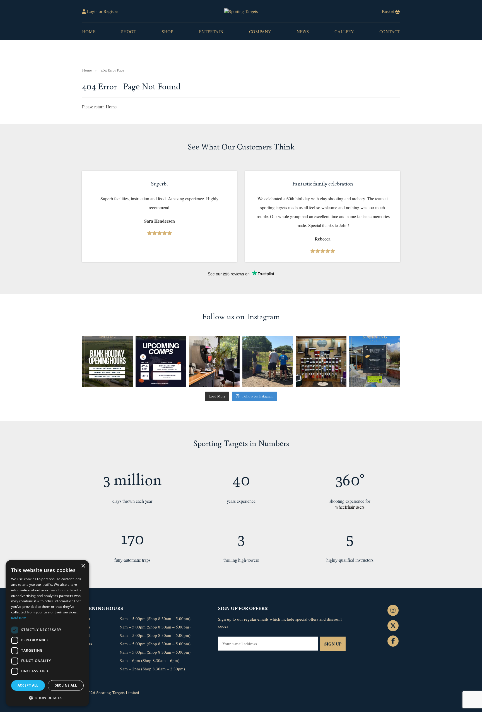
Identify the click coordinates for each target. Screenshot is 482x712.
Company (260, 31)
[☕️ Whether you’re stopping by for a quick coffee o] (214, 361)
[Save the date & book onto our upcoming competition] (161, 361)
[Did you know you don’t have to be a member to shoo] (267, 361)
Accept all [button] (28, 685)
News (303, 31)
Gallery (344, 31)
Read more (18, 617)
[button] (47, 697)
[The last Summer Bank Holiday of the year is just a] (107, 361)
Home (88, 31)
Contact (389, 31)
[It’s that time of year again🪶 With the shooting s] (321, 361)
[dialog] (47, 633)
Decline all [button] (65, 685)
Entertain (211, 31)
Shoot (128, 31)
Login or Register (102, 11)
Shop (167, 31)
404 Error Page (112, 70)
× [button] (83, 566)
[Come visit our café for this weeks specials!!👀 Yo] (374, 361)
